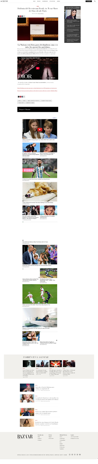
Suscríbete (88, 1)
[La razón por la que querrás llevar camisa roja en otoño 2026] (42, 363)
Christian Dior (30, 103)
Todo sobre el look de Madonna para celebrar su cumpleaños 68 (44, 388)
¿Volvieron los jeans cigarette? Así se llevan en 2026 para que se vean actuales (73, 30)
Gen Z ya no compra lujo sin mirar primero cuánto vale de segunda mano (46, 412)
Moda (34, 1)
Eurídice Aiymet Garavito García (45, 390)
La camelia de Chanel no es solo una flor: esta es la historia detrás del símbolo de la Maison (46, 398)
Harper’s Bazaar (41, 13)
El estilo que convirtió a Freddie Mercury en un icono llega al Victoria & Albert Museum (56, 372)
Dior (19, 100)
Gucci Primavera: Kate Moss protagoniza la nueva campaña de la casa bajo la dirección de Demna (28, 372)
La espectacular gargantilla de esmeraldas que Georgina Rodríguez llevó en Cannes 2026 (73, 35)
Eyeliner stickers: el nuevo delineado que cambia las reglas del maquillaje (73, 21)
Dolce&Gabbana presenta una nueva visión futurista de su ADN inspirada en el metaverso (37, 88)
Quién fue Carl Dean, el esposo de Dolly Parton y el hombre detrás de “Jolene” (73, 40)
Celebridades (45, 1)
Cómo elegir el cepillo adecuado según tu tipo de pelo (73, 26)
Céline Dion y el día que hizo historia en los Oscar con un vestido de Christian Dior (69, 372)
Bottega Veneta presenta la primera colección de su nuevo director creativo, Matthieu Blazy (37, 90)
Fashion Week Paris (46, 100)
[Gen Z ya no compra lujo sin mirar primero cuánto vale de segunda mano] (27, 412)
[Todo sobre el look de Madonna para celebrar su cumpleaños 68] (27, 388)
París (24, 100)
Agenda (58, 1)
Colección (21, 103)
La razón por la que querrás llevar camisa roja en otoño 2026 (41, 371)
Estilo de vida (52, 1)
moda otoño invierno (33, 100)
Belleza (38, 1)
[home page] (5, 1)
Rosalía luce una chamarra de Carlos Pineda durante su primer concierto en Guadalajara (46, 423)
